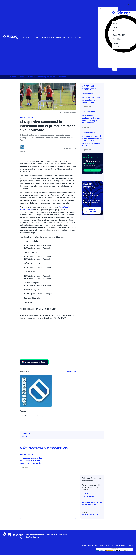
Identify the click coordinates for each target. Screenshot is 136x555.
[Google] (130, 535)
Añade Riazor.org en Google (35, 362)
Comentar (71, 371)
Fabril (37, 37)
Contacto (77, 37)
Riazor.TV (13, 77)
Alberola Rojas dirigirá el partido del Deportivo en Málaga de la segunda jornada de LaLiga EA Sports (92, 141)
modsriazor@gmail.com (90, 514)
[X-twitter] (111, 535)
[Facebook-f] (124, 535)
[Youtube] (98, 535)
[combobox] (108, 9)
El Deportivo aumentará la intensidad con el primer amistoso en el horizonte (31, 460)
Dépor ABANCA (48, 37)
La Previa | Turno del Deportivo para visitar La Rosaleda (42, 77)
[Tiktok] (117, 535)
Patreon (69, 37)
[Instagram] (105, 535)
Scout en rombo (87, 93)
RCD (30, 37)
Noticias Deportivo (26, 117)
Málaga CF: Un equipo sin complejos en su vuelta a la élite (91, 100)
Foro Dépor (60, 37)
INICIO (24, 37)
